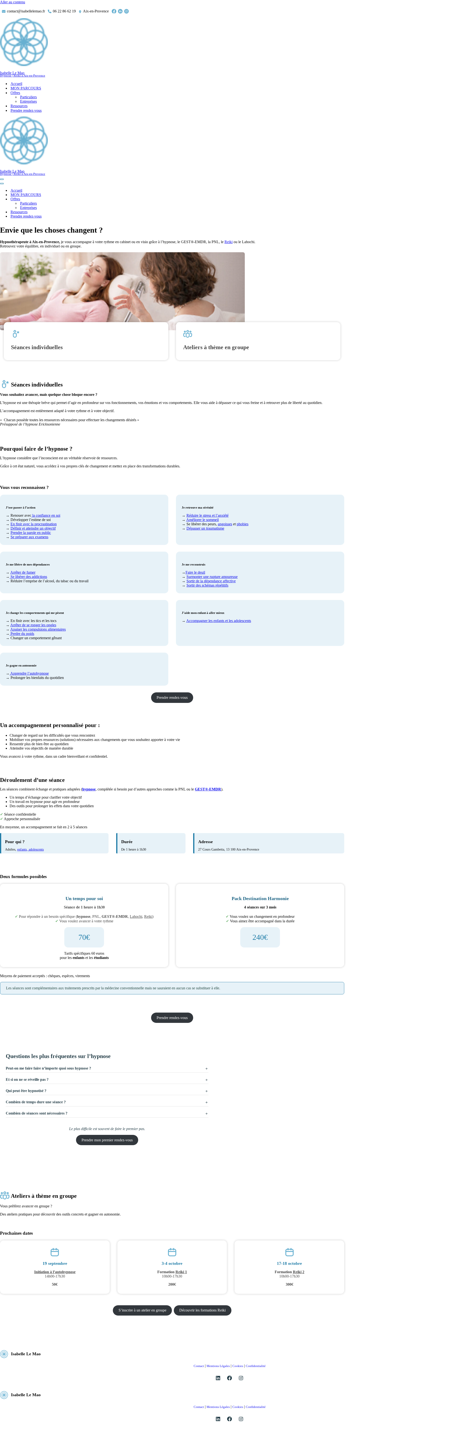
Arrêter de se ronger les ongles (33, 625)
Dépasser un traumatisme (205, 528)
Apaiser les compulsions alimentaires (38, 629)
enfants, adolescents (30, 849)
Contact (199, 1366)
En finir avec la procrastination (34, 524)
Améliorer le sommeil (202, 520)
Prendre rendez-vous (26, 110)
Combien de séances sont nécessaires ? (36, 1113)
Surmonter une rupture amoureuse (212, 577)
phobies (242, 524)
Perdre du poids (22, 634)
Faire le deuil (195, 572)
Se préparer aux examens (29, 537)
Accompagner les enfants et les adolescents (218, 621)
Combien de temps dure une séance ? (36, 1102)
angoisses (225, 524)
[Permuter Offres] (83, 199)
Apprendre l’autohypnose (29, 673)
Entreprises (28, 101)
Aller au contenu (12, 2)
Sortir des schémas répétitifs (207, 585)
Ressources (19, 106)
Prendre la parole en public (31, 533)
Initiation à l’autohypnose (55, 1272)
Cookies (237, 1366)
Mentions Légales (218, 1366)
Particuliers (28, 97)
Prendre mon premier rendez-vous (107, 1140)
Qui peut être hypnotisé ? (26, 1091)
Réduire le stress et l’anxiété (207, 515)
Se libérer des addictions (28, 577)
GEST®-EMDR (208, 789)
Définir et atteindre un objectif (33, 528)
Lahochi (136, 916)
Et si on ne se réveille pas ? (27, 1079)
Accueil (16, 84)
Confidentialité (256, 1366)
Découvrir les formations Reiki (202, 1310)
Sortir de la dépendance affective (211, 581)
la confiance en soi (45, 515)
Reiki (228, 242)
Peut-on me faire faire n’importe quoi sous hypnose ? (48, 1068)
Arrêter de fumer (22, 572)
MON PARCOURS (26, 88)
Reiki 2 (298, 1272)
